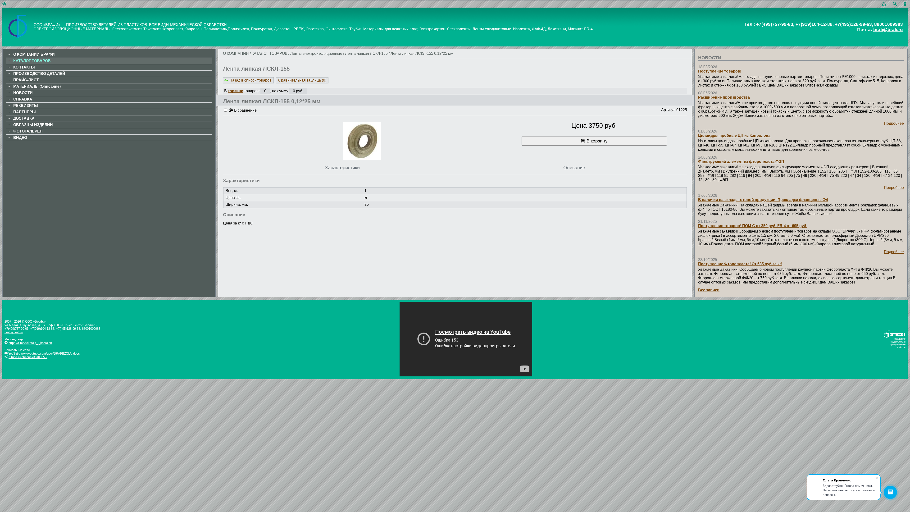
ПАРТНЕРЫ (24, 112)
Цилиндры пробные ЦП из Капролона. (734, 135)
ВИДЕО (20, 138)
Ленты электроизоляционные (316, 53)
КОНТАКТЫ (24, 67)
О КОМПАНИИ (236, 53)
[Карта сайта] (884, 4)
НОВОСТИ (23, 93)
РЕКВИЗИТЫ (25, 106)
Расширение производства (724, 97)
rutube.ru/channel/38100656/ (28, 357)
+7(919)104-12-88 (42, 328)
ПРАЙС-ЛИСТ (26, 80)
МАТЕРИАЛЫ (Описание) (37, 86)
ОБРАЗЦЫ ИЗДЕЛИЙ (33, 125)
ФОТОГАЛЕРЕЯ (28, 131)
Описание (574, 167)
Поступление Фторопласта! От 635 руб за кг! (740, 264)
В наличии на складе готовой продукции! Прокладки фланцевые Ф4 (763, 200)
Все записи (708, 290)
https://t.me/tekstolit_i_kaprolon (30, 343)
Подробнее (894, 123)
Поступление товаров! (719, 71)
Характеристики (342, 167)
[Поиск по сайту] (895, 4)
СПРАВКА (22, 99)
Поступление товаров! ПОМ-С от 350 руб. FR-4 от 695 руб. (752, 226)
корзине (235, 91)
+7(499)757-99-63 (16, 328)
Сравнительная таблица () (302, 80)
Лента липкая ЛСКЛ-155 (366, 53)
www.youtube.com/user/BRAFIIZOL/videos (50, 353)
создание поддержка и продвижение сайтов (897, 343)
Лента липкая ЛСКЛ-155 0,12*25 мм (422, 53)
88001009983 (91, 328)
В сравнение (245, 110)
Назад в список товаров (250, 80)
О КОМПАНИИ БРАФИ (34, 54)
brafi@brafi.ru (888, 29)
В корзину (597, 140)
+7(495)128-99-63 (68, 328)
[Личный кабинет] (906, 4)
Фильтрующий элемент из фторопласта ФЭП (741, 162)
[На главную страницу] (4, 4)
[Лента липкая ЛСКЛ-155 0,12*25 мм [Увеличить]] (362, 141)
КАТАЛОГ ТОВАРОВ (270, 53)
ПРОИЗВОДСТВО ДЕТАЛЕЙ (39, 74)
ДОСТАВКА (24, 118)
